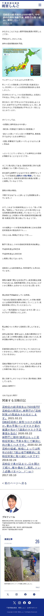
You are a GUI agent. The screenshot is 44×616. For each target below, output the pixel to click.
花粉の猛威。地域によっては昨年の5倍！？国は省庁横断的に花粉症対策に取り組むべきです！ (21, 452)
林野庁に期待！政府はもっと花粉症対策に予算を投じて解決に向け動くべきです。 (21, 441)
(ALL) (38, 587)
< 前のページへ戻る (14, 483)
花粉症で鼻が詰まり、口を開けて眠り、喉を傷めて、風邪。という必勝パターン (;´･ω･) (21, 467)
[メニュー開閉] (40, 4)
